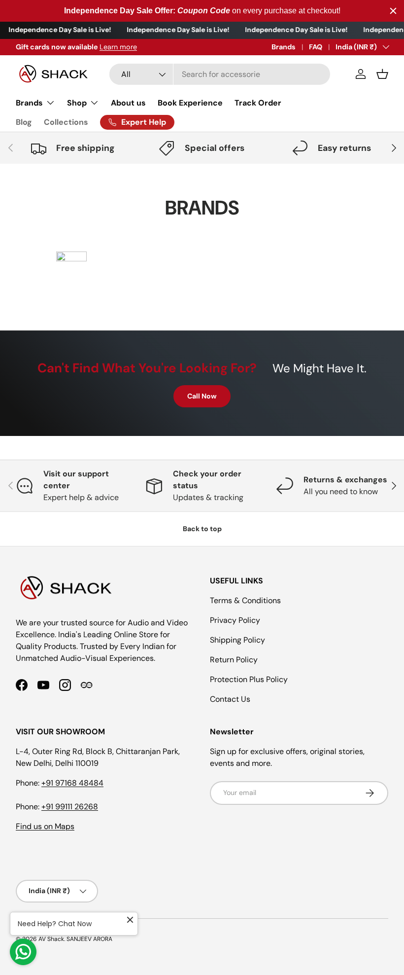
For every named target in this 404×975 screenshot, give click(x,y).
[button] (382, 74)
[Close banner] (393, 11)
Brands (283, 46)
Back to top (202, 528)
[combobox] (219, 74)
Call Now (202, 396)
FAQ (315, 46)
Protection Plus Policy (249, 679)
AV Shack (51, 939)
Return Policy (234, 659)
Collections (66, 122)
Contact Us (230, 699)
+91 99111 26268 (69, 806)
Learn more (118, 46)
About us (128, 103)
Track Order (258, 103)
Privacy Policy (235, 620)
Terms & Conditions (245, 600)
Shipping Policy (237, 640)
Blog (24, 122)
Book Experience (190, 103)
